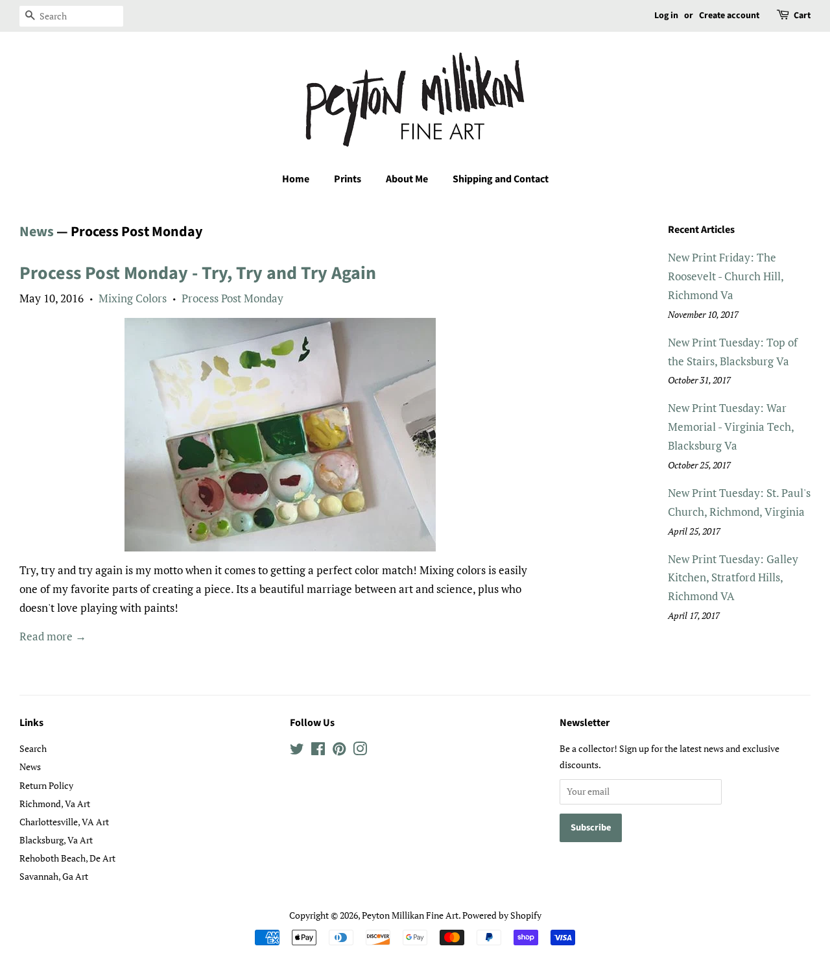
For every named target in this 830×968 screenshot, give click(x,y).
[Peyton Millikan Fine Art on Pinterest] (339, 751)
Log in (666, 15)
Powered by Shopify (501, 915)
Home (295, 179)
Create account (729, 15)
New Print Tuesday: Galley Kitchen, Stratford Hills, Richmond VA (733, 577)
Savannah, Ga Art (53, 876)
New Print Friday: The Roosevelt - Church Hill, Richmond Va (725, 276)
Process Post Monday (232, 298)
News (36, 231)
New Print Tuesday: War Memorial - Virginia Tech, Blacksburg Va (731, 426)
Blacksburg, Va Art (56, 840)
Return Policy (46, 785)
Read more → (52, 636)
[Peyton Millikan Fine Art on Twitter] (297, 751)
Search (33, 748)
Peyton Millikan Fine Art (410, 915)
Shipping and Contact (501, 179)
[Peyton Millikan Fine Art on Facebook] (318, 751)
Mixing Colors (133, 298)
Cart (802, 15)
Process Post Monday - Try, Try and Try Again (197, 273)
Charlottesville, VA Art (64, 822)
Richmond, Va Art (54, 803)
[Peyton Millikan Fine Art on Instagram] (360, 751)
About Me (407, 179)
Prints (347, 179)
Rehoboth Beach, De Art (67, 858)
